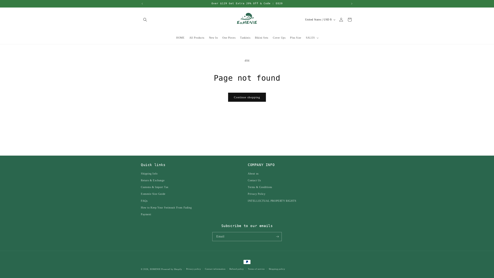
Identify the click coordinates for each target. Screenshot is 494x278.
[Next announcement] (352, 3)
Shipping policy (277, 269)
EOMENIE (155, 269)
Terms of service (256, 269)
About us (253, 173)
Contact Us (254, 180)
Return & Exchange (152, 180)
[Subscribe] (277, 236)
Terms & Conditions (260, 187)
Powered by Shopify (171, 269)
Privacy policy (193, 269)
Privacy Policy (256, 193)
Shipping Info (149, 173)
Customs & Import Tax (154, 187)
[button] (145, 19)
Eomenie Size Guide (153, 193)
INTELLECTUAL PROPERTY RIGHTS (272, 200)
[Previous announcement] (142, 3)
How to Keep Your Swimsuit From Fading (166, 207)
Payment (146, 214)
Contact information (215, 269)
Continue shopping (247, 97)
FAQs (144, 200)
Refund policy (236, 269)
